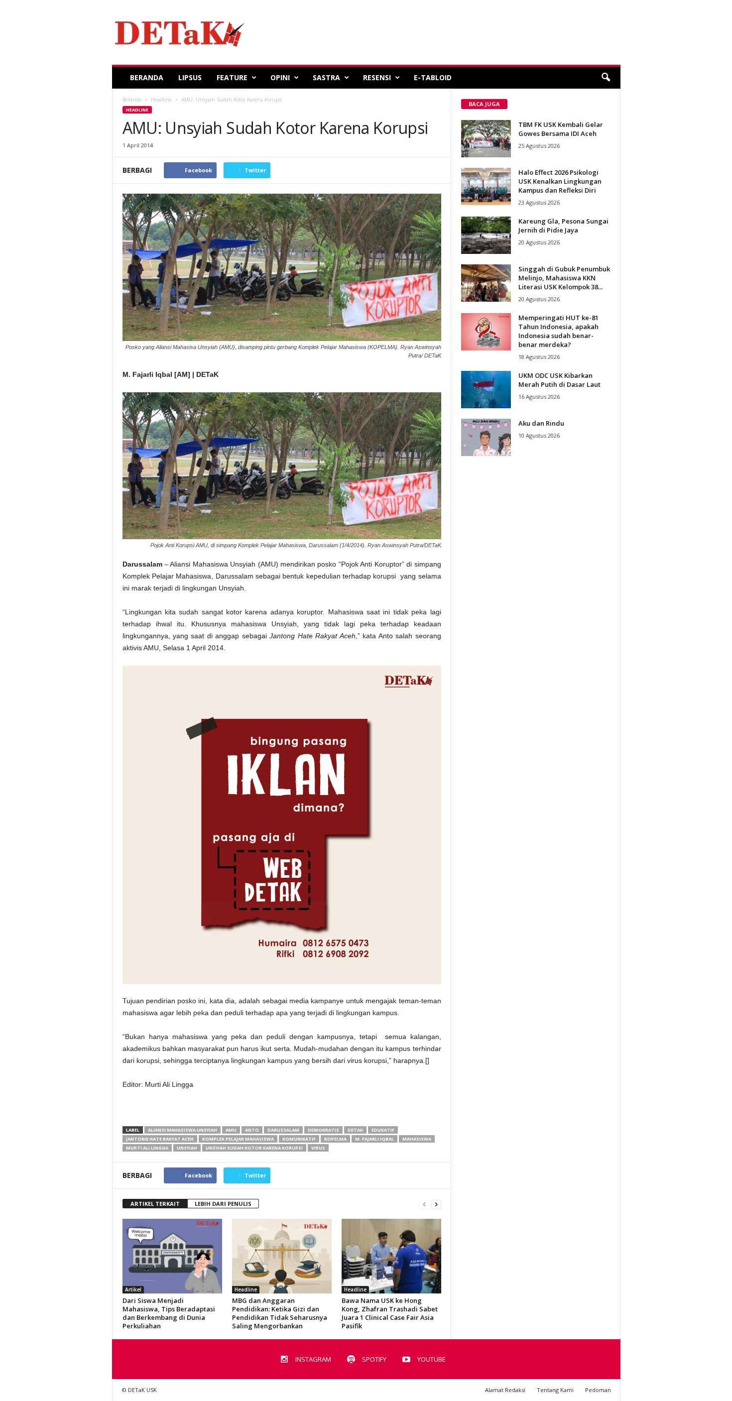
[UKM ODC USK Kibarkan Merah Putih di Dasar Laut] (486, 389)
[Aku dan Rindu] (486, 437)
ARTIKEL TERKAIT (155, 1203)
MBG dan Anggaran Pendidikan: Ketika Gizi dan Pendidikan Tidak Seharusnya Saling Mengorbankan (279, 1313)
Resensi (377, 77)
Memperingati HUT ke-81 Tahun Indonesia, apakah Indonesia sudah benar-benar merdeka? (558, 331)
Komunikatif (299, 1139)
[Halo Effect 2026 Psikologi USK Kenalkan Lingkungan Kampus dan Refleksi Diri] (486, 186)
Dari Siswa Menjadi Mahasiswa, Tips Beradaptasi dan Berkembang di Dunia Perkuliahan (168, 1313)
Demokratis (323, 1130)
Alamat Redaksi (505, 1390)
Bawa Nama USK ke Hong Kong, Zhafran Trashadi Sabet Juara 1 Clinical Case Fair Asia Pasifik (390, 1313)
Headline (137, 110)
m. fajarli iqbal (374, 1139)
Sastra (326, 77)
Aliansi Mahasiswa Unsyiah (182, 1130)
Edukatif (382, 1130)
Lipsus (190, 77)
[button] (605, 78)
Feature (232, 77)
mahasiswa (416, 1139)
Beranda (146, 77)
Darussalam (283, 1130)
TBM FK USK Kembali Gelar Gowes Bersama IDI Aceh (560, 129)
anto (252, 1130)
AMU (231, 1130)
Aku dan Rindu (541, 423)
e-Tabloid (433, 77)
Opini (280, 77)
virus (318, 1148)
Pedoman (598, 1390)
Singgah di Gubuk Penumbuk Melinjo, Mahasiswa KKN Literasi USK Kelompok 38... (564, 277)
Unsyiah (187, 1148)
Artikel (133, 1289)
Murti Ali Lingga (147, 1148)
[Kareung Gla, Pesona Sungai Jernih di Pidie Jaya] (486, 235)
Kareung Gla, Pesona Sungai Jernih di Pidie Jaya (563, 225)
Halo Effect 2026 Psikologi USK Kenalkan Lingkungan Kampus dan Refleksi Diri (560, 181)
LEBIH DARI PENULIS (223, 1203)
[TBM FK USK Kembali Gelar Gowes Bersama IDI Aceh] (486, 138)
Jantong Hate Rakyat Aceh (160, 1139)
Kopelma (335, 1139)
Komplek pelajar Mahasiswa (238, 1139)
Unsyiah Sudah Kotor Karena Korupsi (254, 1148)
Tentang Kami (555, 1390)
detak (355, 1130)
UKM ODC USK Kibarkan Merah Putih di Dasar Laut (559, 380)
